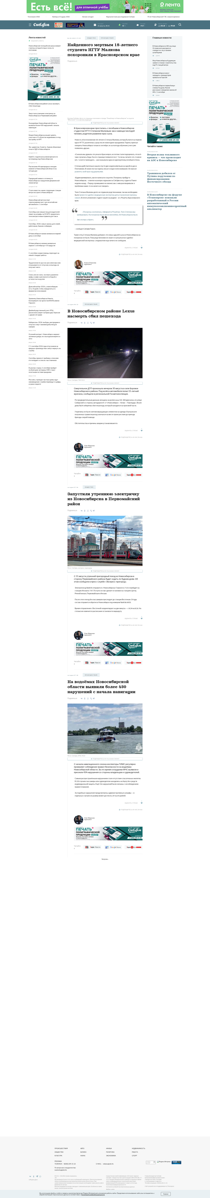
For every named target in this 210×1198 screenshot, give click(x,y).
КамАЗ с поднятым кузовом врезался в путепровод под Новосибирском (43, 158)
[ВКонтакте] (81, 323)
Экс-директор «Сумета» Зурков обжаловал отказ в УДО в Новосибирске (45, 148)
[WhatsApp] (87, 323)
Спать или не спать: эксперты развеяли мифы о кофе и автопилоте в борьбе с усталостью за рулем (43, 277)
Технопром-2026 (34, 17)
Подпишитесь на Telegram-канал (106, 123)
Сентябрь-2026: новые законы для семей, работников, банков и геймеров (44, 225)
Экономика (111, 1156)
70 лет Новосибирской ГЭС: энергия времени (163, 17)
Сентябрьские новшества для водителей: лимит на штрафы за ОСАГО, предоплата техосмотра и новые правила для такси (44, 214)
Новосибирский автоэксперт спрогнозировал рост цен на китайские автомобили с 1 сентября (43, 202)
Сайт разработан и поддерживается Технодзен (159, 1186)
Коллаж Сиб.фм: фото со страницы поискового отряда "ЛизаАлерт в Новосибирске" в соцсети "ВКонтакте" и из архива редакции (100, 119)
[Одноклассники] (84, 323)
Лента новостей (37, 37)
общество (91, 38)
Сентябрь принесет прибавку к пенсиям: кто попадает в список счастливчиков (44, 359)
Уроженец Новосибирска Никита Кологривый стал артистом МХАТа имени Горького (44, 300)
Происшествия (61, 1148)
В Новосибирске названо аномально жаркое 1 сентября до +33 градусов (42, 244)
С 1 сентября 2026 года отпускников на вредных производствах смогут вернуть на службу (45, 348)
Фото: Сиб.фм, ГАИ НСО (76, 380)
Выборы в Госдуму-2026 (61, 17)
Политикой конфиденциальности (93, 1195)
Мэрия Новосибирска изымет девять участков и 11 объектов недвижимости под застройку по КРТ (45, 137)
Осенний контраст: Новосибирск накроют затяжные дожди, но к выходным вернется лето (44, 336)
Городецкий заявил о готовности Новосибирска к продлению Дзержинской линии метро (44, 180)
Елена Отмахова (90, 263)
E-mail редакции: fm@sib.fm (153, 1181)
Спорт (134, 1156)
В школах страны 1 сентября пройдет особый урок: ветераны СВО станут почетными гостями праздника (43, 370)
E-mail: (105, 1164)
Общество (59, 1152)
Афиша (109, 1148)
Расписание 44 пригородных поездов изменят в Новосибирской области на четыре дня (43, 168)
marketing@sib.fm (61, 1170)
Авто (82, 1148)
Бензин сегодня (88, 17)
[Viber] (90, 323)
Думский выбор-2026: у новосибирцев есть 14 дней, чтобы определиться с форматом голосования (43, 289)
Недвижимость (138, 1148)
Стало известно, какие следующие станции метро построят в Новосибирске (45, 191)
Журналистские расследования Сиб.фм (120, 17)
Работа (135, 1152)
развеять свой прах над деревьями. (89, 172)
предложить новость (37, 41)
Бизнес (83, 1152)
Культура (58, 1156)
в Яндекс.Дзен (33, 1179)
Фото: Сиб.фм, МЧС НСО (76, 756)
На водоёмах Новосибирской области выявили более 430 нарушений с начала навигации (44, 125)
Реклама (58, 1161)
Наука (82, 1156)
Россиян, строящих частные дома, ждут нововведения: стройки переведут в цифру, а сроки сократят (45, 382)
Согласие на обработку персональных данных (120, 1187)
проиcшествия (107, 38)
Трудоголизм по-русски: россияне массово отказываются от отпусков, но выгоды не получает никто (45, 265)
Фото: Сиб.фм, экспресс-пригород (79, 568)
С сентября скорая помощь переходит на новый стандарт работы (44, 254)
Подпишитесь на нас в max (132, 254)
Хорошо (165, 1194)
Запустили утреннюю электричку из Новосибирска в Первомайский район (43, 114)
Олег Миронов (89, 446)
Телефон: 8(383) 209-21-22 (65, 1164)
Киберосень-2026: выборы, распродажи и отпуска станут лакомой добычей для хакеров (44, 324)
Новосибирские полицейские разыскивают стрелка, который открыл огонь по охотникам (45, 48)
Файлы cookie (110, 1189)
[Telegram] (94, 322)
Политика (110, 1152)
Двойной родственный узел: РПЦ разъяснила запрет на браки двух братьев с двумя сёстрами (44, 312)
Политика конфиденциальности (116, 1185)
